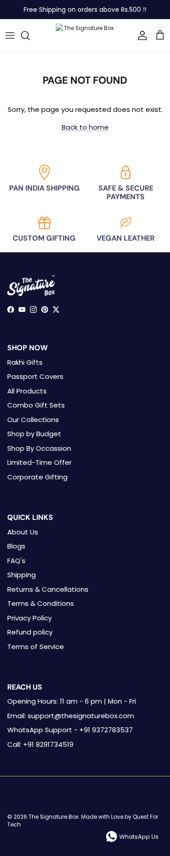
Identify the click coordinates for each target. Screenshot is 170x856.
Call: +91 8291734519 (40, 744)
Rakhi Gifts (25, 362)
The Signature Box (53, 817)
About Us (22, 532)
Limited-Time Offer (39, 462)
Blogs (16, 546)
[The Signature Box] (85, 35)
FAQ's (16, 560)
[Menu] (10, 35)
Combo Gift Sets (36, 405)
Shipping (21, 574)
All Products (27, 391)
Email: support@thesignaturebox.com (70, 715)
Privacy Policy (29, 618)
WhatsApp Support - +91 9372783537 (70, 730)
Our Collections (33, 419)
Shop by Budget (34, 433)
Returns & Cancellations (47, 589)
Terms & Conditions (40, 603)
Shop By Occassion (39, 448)
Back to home (85, 127)
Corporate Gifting (37, 477)
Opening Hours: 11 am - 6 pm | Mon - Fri (71, 701)
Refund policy (30, 632)
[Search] (30, 35)
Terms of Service (35, 646)
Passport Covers (35, 376)
